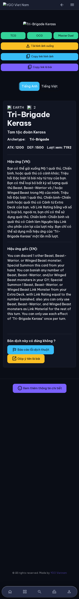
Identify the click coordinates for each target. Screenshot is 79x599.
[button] (72, 4)
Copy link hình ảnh (39, 56)
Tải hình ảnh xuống (40, 46)
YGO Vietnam (58, 572)
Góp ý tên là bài (26, 358)
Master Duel (66, 35)
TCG (13, 35)
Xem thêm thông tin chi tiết (39, 388)
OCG (39, 35)
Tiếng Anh (29, 86)
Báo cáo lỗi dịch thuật (30, 349)
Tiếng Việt (49, 86)
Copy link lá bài (39, 67)
